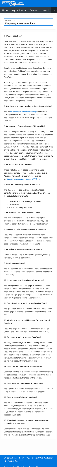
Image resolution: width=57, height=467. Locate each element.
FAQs (28, 458)
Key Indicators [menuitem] (19, 10)
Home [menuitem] (5, 10)
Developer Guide (14, 460)
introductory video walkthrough (23, 111)
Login (21, 458)
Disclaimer (47, 458)
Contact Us (37, 458)
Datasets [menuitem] (34, 10)
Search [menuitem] (45, 10)
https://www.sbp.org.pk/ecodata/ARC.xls (23, 179)
